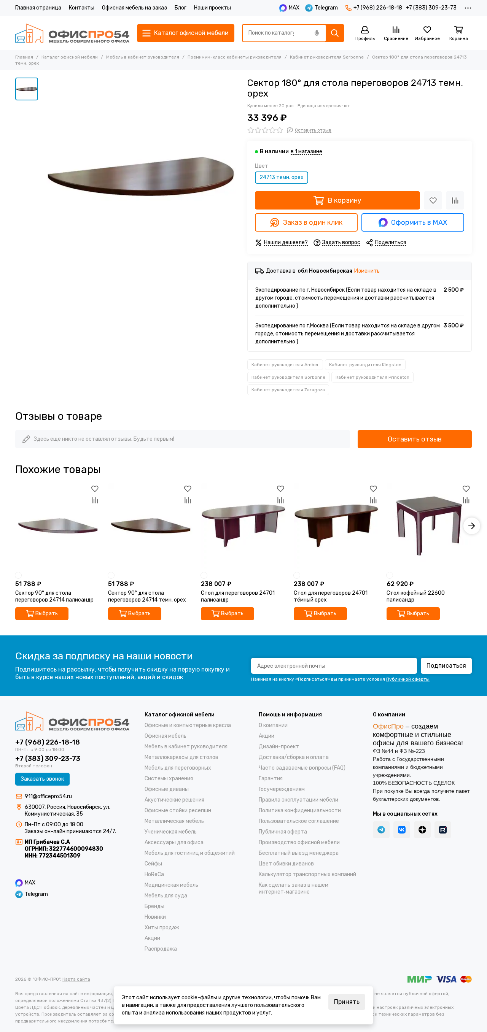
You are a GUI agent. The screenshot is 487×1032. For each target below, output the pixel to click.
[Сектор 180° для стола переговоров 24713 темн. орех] (141, 176)
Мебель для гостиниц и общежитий (190, 853)
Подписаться (446, 665)
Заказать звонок (42, 779)
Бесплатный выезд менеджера (299, 853)
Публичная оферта (283, 832)
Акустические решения (174, 800)
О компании (273, 725)
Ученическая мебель (171, 832)
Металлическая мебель (174, 821)
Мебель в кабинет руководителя (142, 57)
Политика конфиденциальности (300, 810)
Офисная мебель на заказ (134, 8)
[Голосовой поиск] (316, 33)
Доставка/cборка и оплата (294, 757)
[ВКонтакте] (401, 829)
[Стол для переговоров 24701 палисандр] (243, 525)
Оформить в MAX (419, 222)
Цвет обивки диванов (286, 864)
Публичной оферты (408, 679)
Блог (180, 8)
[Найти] (335, 33)
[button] (15, 526)
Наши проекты (212, 8)
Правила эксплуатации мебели (298, 800)
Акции (152, 938)
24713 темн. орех (281, 177)
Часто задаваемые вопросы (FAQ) (302, 768)
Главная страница (38, 8)
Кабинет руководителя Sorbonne (327, 57)
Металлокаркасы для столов (181, 757)
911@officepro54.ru (48, 796)
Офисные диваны (167, 789)
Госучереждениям (282, 789)
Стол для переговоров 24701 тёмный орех (331, 596)
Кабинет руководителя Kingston (365, 364)
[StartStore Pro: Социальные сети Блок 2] (442, 829)
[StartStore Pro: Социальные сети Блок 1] (422, 829)
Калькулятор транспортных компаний (307, 874)
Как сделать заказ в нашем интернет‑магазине (293, 888)
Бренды (154, 906)
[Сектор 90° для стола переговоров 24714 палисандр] (57, 525)
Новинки (155, 917)
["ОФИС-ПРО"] (72, 33)
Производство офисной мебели (299, 842)
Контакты (81, 8)
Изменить (367, 271)
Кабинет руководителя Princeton (372, 377)
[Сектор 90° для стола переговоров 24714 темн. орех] (150, 525)
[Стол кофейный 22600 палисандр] (429, 525)
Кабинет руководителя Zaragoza (288, 389)
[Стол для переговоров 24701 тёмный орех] (336, 525)
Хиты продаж (162, 927)
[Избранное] (433, 200)
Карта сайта (76, 979)
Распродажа (161, 949)
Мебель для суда (166, 895)
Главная (24, 57)
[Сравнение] (455, 200)
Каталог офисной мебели (69, 57)
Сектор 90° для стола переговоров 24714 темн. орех (147, 596)
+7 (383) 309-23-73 (431, 8)
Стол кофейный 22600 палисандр (416, 596)
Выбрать (46, 613)
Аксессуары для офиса (174, 842)
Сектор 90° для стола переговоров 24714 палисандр (54, 596)
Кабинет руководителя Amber (285, 364)
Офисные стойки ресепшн (178, 810)
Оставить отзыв (415, 439)
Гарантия (271, 778)
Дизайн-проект (279, 746)
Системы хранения (169, 778)
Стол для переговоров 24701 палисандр (238, 596)
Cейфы (153, 864)
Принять (347, 1001)
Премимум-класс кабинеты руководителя (235, 57)
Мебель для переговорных (178, 768)
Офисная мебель (165, 736)
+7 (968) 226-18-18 (377, 8)
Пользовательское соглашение (299, 821)
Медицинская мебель (171, 885)
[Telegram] (381, 829)
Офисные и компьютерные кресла (188, 725)
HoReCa (154, 874)
